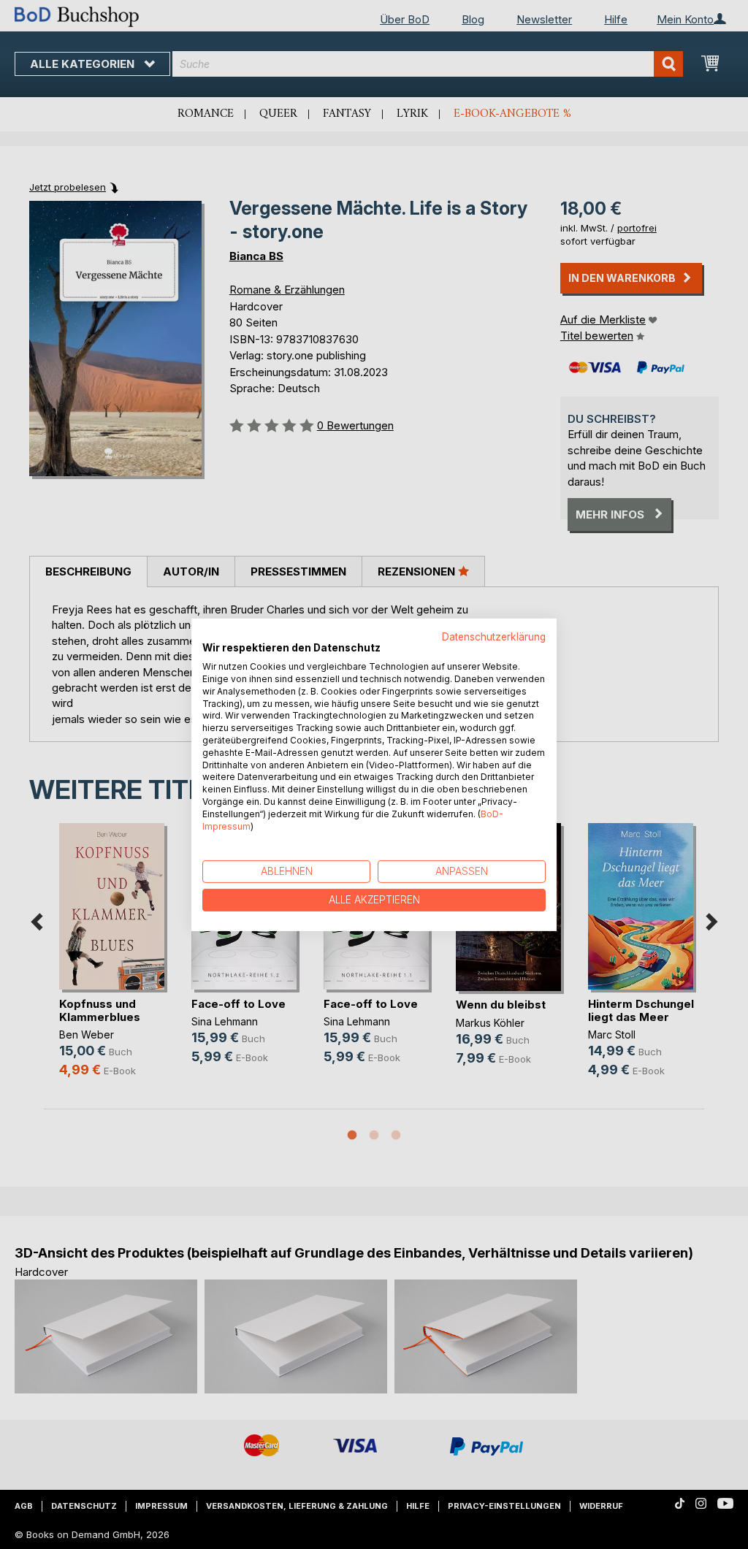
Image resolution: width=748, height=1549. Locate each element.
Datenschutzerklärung (494, 636)
